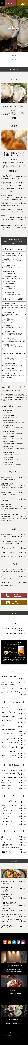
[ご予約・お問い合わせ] (7, 595)
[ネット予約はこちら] (8, 602)
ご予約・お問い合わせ (10, 3)
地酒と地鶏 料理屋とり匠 (14, 966)
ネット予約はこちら (22, 3)
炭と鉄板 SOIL (14, 990)
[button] (2, 3)
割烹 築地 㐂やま (14, 1020)
